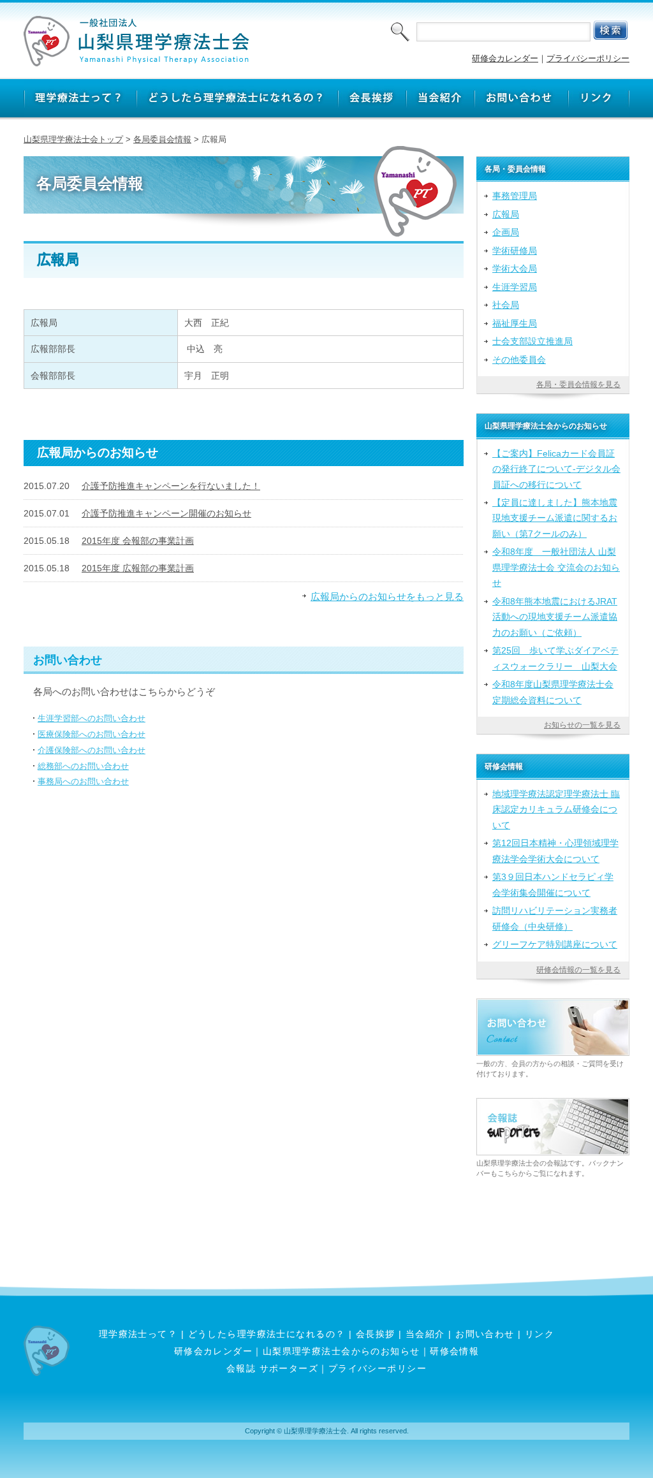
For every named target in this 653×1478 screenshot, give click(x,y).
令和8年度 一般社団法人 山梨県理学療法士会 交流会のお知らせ (556, 567)
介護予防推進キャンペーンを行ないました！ (171, 486)
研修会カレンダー (505, 58)
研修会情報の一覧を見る (578, 969)
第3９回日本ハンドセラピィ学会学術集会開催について (552, 884)
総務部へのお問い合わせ (83, 766)
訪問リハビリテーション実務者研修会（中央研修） (554, 918)
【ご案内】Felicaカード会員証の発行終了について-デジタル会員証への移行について (556, 469)
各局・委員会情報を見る (578, 384)
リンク (539, 1334)
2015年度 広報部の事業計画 (138, 568)
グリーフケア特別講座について (554, 944)
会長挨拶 (375, 1334)
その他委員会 (519, 360)
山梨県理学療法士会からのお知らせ (341, 1351)
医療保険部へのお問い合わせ (91, 734)
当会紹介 (425, 1334)
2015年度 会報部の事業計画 (138, 541)
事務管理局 (514, 196)
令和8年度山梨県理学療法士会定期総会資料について (552, 692)
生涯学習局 (514, 287)
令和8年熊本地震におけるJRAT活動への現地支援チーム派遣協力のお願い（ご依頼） (554, 617)
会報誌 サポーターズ (272, 1368)
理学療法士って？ (138, 1334)
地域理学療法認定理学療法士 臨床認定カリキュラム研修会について (556, 809)
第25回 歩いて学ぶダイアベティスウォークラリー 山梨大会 (555, 658)
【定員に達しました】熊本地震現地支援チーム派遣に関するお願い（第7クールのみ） (554, 518)
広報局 (505, 214)
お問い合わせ (485, 1334)
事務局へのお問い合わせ (83, 781)
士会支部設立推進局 (532, 341)
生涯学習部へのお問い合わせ (91, 718)
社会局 (505, 305)
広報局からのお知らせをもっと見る (387, 596)
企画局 (505, 232)
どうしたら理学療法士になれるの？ (267, 1334)
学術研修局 (514, 250)
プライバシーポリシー (588, 58)
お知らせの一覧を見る (582, 725)
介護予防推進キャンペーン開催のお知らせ (166, 513)
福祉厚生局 (514, 323)
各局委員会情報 (162, 139)
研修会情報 (454, 1351)
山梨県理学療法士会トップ (73, 139)
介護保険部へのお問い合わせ (91, 750)
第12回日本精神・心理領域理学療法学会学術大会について (555, 850)
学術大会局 (514, 268)
